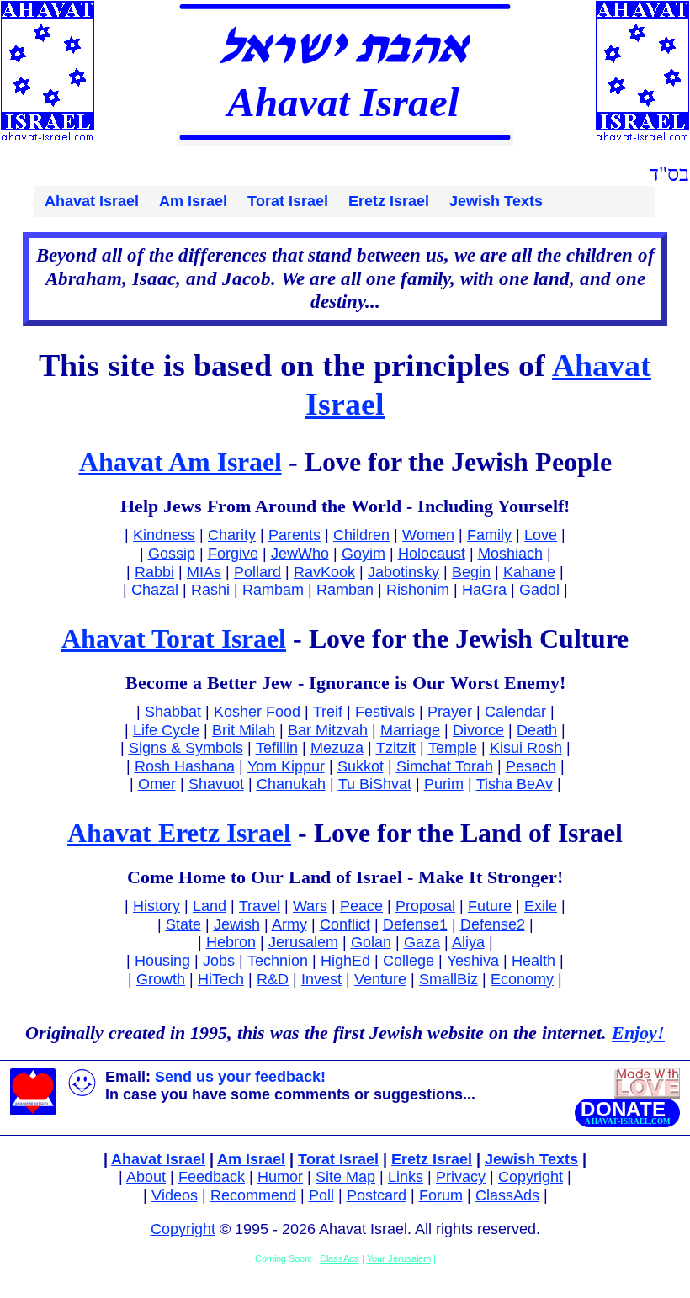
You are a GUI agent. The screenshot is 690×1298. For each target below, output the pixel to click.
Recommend (253, 1195)
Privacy (461, 1176)
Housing (162, 960)
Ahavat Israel (92, 201)
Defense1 (415, 924)
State (183, 924)
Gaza (422, 942)
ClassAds (507, 1195)
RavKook (324, 572)
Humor (280, 1176)
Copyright (530, 1176)
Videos (174, 1195)
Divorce (478, 730)
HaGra (484, 589)
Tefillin (277, 747)
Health (533, 960)
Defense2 (492, 924)
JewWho (300, 553)
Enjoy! (638, 1033)
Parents (294, 535)
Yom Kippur (286, 766)
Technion (277, 960)
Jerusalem (303, 942)
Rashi (210, 589)
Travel (259, 906)
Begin (471, 572)
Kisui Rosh (526, 747)
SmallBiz (448, 979)
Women (428, 535)
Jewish (237, 924)
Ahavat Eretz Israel (179, 833)
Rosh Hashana (185, 766)
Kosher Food (257, 711)
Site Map (345, 1176)
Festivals (385, 711)
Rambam (273, 589)
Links (405, 1176)
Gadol (539, 589)
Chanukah (291, 784)
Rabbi (154, 572)
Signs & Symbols (186, 747)
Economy (522, 979)
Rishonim (417, 589)
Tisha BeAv (514, 784)
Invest (321, 979)
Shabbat (173, 711)
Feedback (211, 1176)
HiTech (221, 979)
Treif (327, 711)
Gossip (171, 553)
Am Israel (193, 201)
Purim (444, 784)
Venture (380, 979)
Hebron (231, 942)
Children (361, 535)
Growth (160, 979)
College (408, 960)
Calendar (515, 711)
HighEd (345, 960)
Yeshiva (473, 960)
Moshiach (510, 553)
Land (209, 906)
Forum (441, 1195)
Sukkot (360, 766)
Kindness (164, 535)
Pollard (257, 572)
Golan (371, 942)
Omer (157, 784)
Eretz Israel (388, 201)
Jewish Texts (496, 201)
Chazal (154, 589)
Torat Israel (287, 201)
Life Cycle (166, 730)
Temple (452, 747)
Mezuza (337, 747)
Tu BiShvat (374, 784)
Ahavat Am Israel (180, 462)
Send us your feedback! (240, 1076)
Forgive (233, 553)
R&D (273, 979)
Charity (232, 535)
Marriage (410, 730)
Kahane (529, 572)
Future (490, 906)
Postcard (376, 1195)
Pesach (531, 766)
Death (537, 730)
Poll (321, 1195)
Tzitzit (396, 747)
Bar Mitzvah (328, 730)
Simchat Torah (444, 766)
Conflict (345, 924)
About (146, 1176)
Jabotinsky (403, 572)
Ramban (345, 589)
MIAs (204, 572)
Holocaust (431, 553)
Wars (310, 906)
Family (489, 535)
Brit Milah (243, 730)
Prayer (449, 711)
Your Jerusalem (399, 1258)
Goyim (363, 553)
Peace (361, 906)
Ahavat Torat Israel (173, 638)
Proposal (425, 906)
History (156, 906)
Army (289, 924)
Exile (540, 906)
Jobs (219, 960)
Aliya (468, 942)
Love (540, 535)
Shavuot (216, 784)
